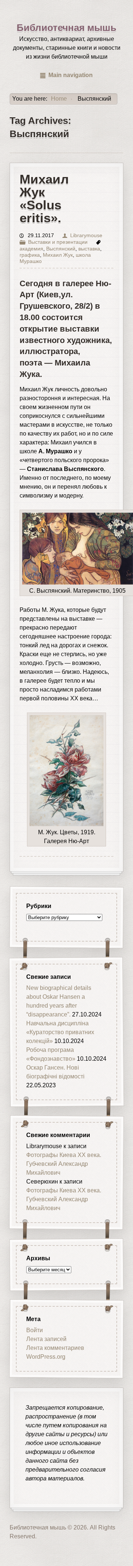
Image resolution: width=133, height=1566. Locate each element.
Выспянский (60, 249)
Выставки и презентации (58, 242)
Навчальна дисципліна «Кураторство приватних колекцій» (60, 1032)
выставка (89, 249)
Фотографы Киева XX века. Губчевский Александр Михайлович (63, 1164)
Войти (34, 1330)
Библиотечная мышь (66, 27)
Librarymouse (86, 235)
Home (59, 99)
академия (31, 249)
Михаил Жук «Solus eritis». (44, 198)
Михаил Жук (58, 255)
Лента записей (46, 1339)
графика (30, 255)
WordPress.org (45, 1357)
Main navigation (70, 75)
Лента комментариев (55, 1348)
